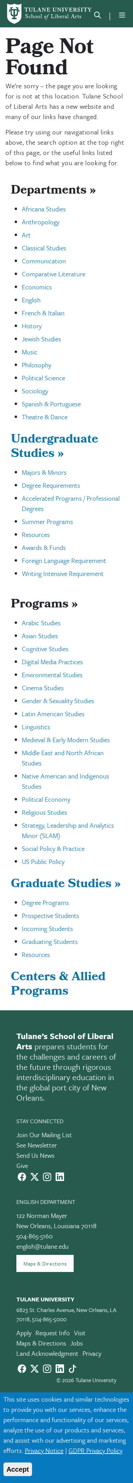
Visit (80, 1332)
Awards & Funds (44, 547)
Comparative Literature (53, 273)
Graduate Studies (66, 885)
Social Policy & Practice (53, 848)
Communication (44, 260)
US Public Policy (43, 861)
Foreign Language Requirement (64, 560)
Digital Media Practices (52, 661)
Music (30, 351)
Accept (17, 1469)
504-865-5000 (49, 1319)
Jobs (76, 1343)
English (31, 299)
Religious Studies (44, 812)
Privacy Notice (44, 1450)
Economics (37, 286)
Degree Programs (45, 902)
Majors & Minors (44, 472)
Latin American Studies (53, 713)
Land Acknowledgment (47, 1353)
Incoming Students (47, 928)
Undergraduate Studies (54, 447)
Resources (36, 534)
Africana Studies (44, 208)
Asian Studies (40, 635)
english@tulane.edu (42, 1246)
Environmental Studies (52, 674)
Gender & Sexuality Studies (58, 700)
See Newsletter (36, 1145)
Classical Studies (44, 247)
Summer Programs (47, 521)
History (32, 325)
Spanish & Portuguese (51, 403)
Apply (23, 1332)
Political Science (43, 377)
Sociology (35, 390)
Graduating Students (50, 941)
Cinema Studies (43, 687)
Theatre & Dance (45, 416)
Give (22, 1165)
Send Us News (35, 1155)
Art (26, 234)
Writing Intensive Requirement (63, 573)
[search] (97, 16)
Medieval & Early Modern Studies (66, 739)
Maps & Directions (45, 1263)
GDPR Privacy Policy (95, 1450)
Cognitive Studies (45, 648)
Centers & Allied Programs (58, 985)
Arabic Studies (41, 622)
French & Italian (43, 312)
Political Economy (46, 799)
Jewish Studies (41, 338)
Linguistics (36, 726)
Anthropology (40, 221)
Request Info (52, 1332)
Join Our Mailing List (44, 1134)
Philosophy (36, 364)
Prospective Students (50, 915)
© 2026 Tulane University (86, 1380)
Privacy (92, 1353)
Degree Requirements (51, 485)
